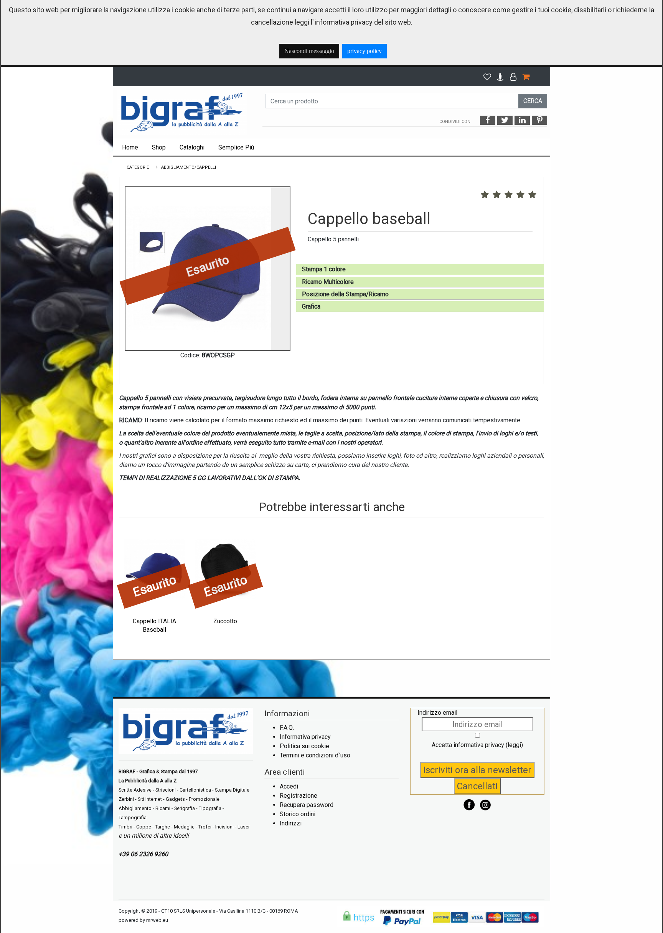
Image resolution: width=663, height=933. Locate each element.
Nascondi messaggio (309, 51)
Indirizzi (291, 823)
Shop (159, 147)
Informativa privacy (305, 736)
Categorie (138, 167)
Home (130, 147)
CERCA (532, 101)
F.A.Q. (287, 727)
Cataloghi (192, 147)
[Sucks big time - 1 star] (485, 195)
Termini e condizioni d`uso (315, 755)
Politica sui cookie (304, 746)
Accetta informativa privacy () (477, 745)
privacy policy (364, 51)
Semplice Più (236, 147)
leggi (514, 745)
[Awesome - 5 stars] (532, 195)
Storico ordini (297, 814)
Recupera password (306, 804)
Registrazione (298, 795)
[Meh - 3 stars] (509, 195)
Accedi (289, 786)
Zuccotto (225, 621)
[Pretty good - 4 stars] (520, 195)
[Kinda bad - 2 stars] (497, 195)
